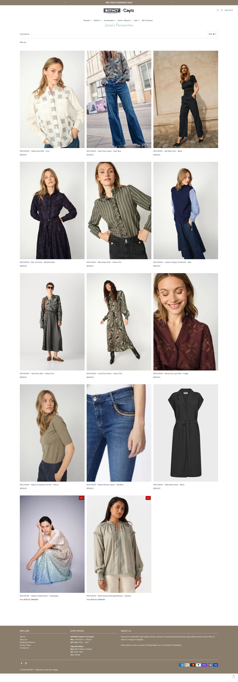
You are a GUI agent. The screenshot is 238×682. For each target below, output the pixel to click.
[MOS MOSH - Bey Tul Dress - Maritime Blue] (52, 210)
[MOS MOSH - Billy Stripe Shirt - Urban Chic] (119, 210)
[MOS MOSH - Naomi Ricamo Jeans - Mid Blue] (119, 433)
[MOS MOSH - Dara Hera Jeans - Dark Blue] (119, 99)
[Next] (173, 2)
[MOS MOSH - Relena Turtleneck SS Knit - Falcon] (52, 433)
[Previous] (65, 2)
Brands (86, 20)
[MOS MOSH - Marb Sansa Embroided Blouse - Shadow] (119, 544)
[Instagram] (26, 663)
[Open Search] (218, 10)
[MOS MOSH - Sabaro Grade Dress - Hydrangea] (52, 544)
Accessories (108, 20)
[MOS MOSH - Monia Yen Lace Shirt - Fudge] (185, 321)
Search (22, 637)
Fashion (96, 20)
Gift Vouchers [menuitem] (147, 20)
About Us (23, 639)
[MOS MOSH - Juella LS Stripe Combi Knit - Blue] (185, 210)
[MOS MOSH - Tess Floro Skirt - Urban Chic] (52, 321)
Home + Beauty (124, 20)
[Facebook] (21, 663)
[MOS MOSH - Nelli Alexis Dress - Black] (185, 433)
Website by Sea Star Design (47, 670)
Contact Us (24, 648)
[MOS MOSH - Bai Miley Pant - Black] (185, 99)
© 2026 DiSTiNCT (27, 670)
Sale (135, 20)
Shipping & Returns (27, 642)
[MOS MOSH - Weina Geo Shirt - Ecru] (52, 99)
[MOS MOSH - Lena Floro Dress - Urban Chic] (119, 321)
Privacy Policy (25, 645)
